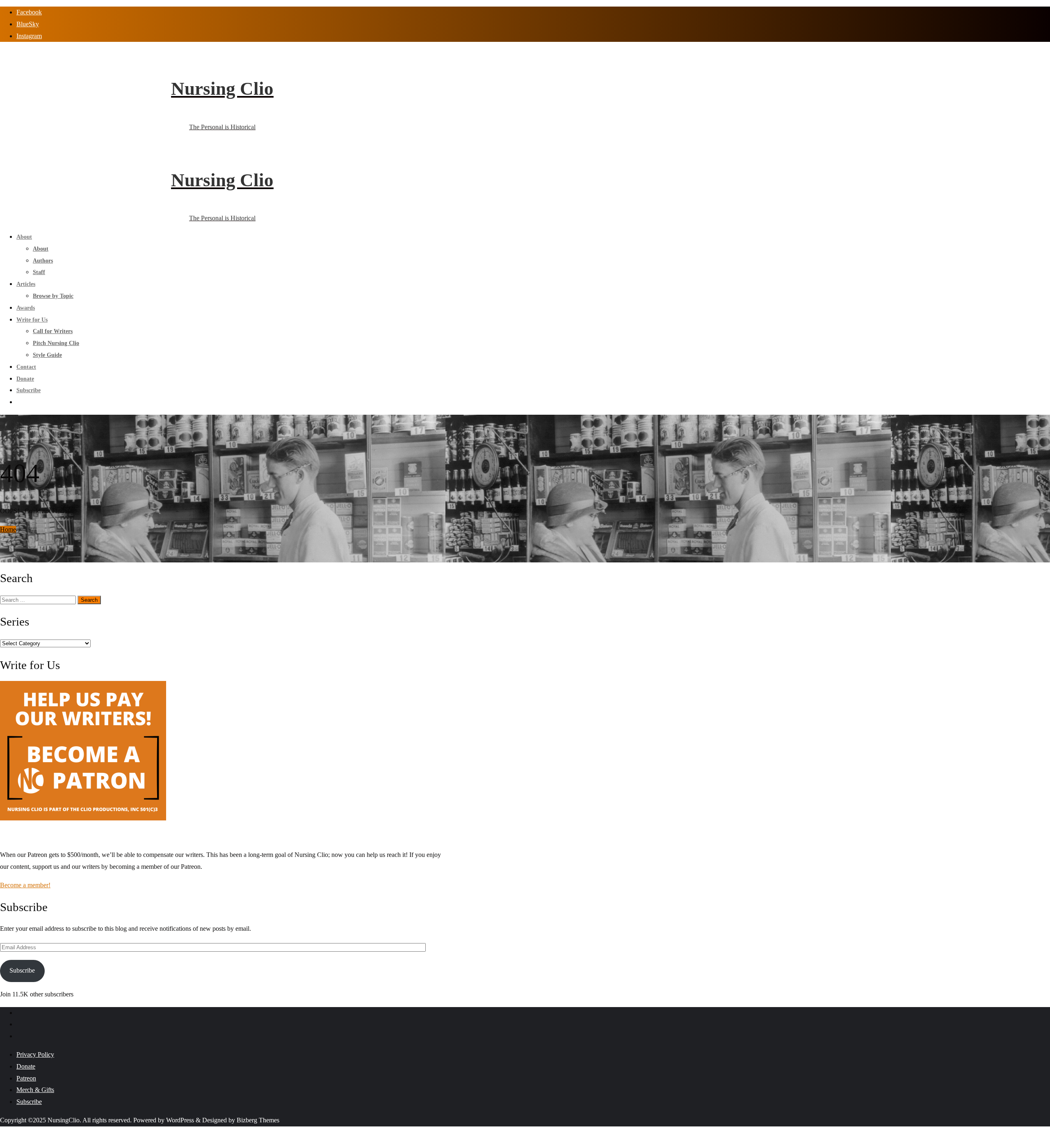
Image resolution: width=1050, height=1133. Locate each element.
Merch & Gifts (35, 1089)
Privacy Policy (35, 1054)
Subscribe (22, 970)
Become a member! (25, 885)
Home (8, 529)
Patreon (26, 1078)
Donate (25, 1066)
